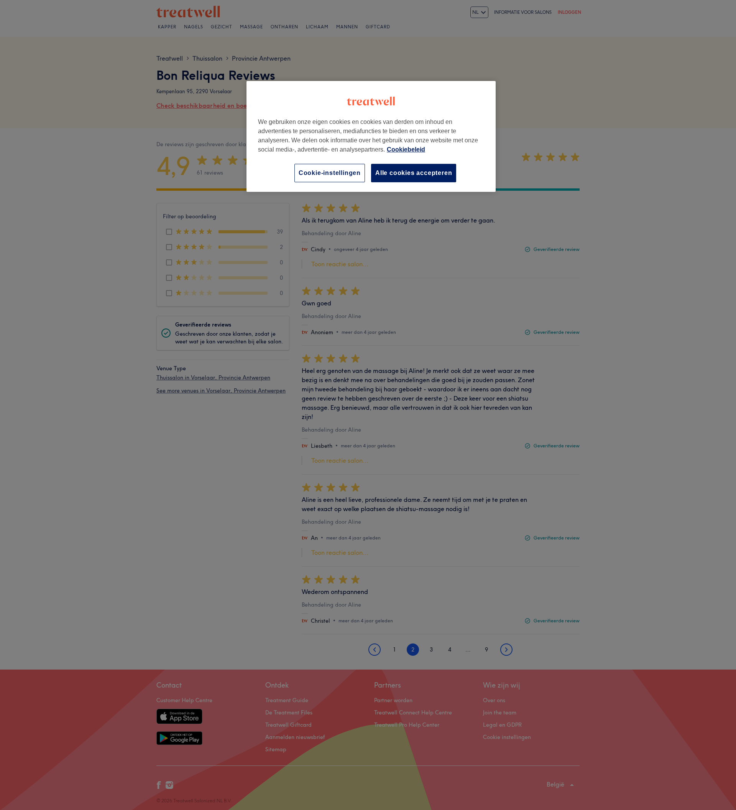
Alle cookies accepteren (413, 173)
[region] (371, 136)
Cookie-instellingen (330, 173)
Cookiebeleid (406, 149)
